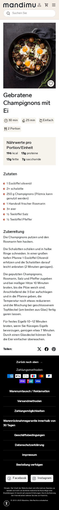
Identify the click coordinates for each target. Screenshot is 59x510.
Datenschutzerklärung (29, 445)
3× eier (11, 209)
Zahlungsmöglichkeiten (29, 411)
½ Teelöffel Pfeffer (19, 219)
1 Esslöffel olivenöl (19, 183)
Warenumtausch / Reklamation (29, 391)
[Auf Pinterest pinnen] (53, 349)
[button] (6, 503)
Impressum (29, 455)
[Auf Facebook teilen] (46, 349)
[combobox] (29, 13)
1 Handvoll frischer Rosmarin (26, 203)
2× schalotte (15, 189)
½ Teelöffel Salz (17, 214)
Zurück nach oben (27, 362)
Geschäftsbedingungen (29, 435)
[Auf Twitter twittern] (39, 349)
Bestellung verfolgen (29, 464)
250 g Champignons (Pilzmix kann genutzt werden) (30, 196)
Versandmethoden (29, 401)
